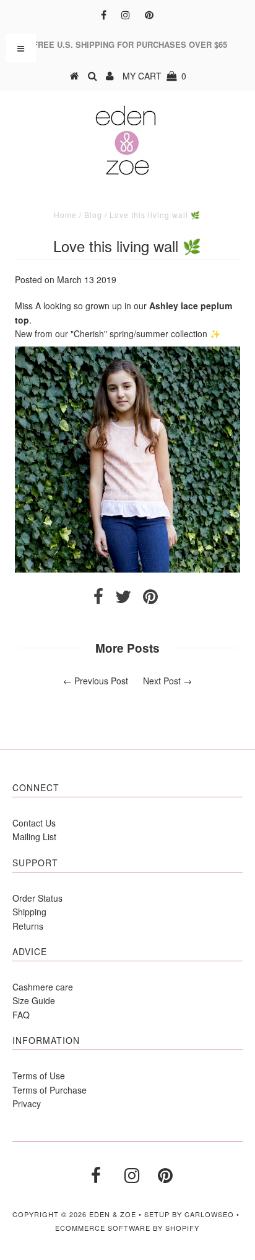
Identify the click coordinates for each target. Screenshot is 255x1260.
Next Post (162, 680)
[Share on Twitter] (123, 599)
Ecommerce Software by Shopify (127, 1228)
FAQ (21, 1014)
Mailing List (34, 836)
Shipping (29, 911)
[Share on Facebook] (98, 599)
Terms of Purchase (49, 1090)
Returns (27, 926)
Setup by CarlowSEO (189, 1214)
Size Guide (33, 1000)
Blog (93, 214)
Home (65, 214)
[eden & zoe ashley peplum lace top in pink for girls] (127, 569)
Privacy (26, 1103)
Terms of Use (38, 1075)
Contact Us (34, 823)
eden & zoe (112, 1214)
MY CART (154, 76)
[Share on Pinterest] (150, 599)
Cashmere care (42, 987)
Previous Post (101, 680)
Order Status (37, 898)
